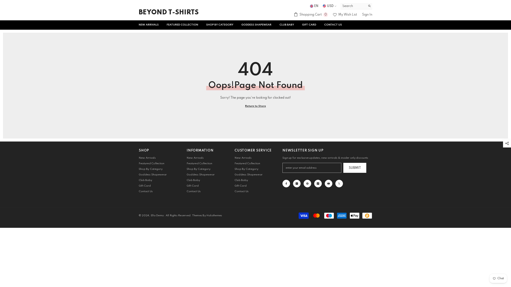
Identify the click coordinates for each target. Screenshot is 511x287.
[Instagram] (297, 183)
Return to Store (255, 106)
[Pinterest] (307, 183)
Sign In (367, 14)
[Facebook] (286, 183)
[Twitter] (339, 183)
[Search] (356, 6)
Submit (355, 168)
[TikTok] (318, 183)
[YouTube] (328, 183)
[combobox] (353, 6)
